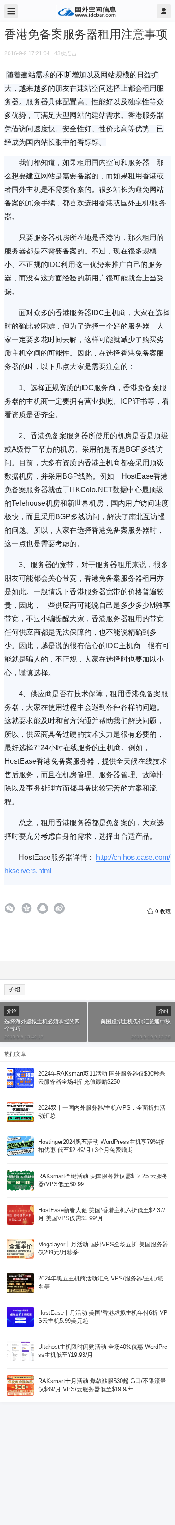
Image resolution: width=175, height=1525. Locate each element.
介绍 (14, 990)
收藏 (163, 911)
